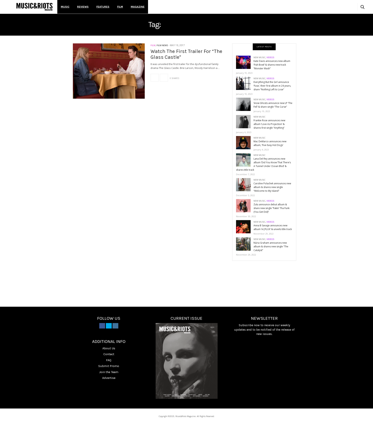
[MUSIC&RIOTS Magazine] (34, 7)
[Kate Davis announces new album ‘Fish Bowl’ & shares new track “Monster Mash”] (245, 62)
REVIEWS (83, 6)
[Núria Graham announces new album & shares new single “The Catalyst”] (245, 244)
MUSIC (65, 6)
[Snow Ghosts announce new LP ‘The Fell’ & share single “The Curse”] (245, 104)
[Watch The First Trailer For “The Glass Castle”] (109, 71)
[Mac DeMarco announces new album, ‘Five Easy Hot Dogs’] (245, 142)
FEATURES (102, 6)
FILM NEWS (162, 45)
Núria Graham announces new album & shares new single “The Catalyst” (271, 246)
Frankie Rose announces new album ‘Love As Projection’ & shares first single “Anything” (269, 124)
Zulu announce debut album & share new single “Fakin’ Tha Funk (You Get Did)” (271, 208)
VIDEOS (270, 57)
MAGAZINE (138, 6)
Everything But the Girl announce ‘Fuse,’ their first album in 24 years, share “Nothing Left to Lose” (272, 85)
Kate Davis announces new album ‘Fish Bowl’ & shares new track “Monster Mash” (272, 64)
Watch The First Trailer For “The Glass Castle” (186, 54)
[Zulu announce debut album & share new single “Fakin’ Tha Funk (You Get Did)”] (245, 205)
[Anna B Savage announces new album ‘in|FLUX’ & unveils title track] (245, 226)
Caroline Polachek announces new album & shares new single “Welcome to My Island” (272, 187)
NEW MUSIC (259, 57)
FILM (120, 6)
